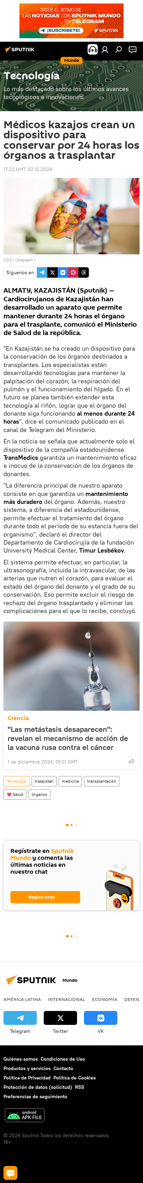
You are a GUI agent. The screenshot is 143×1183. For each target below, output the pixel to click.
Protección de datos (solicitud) (37, 1087)
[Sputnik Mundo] (20, 52)
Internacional (66, 999)
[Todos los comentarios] (10, 1173)
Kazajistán (44, 781)
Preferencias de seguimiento (35, 1096)
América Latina (22, 999)
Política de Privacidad (27, 1078)
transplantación (101, 781)
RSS (79, 1087)
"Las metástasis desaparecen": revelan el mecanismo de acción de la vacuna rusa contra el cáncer (68, 738)
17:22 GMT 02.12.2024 (27, 169)
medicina (70, 781)
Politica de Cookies (74, 1078)
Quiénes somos (20, 1059)
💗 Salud (15, 794)
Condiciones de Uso (63, 1059)
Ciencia (18, 718)
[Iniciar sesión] (105, 49)
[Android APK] (24, 1116)
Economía (104, 999)
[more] (131, 761)
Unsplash (24, 259)
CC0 (7, 259)
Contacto (63, 1068)
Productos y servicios (27, 1068)
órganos (39, 794)
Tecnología (16, 781)
